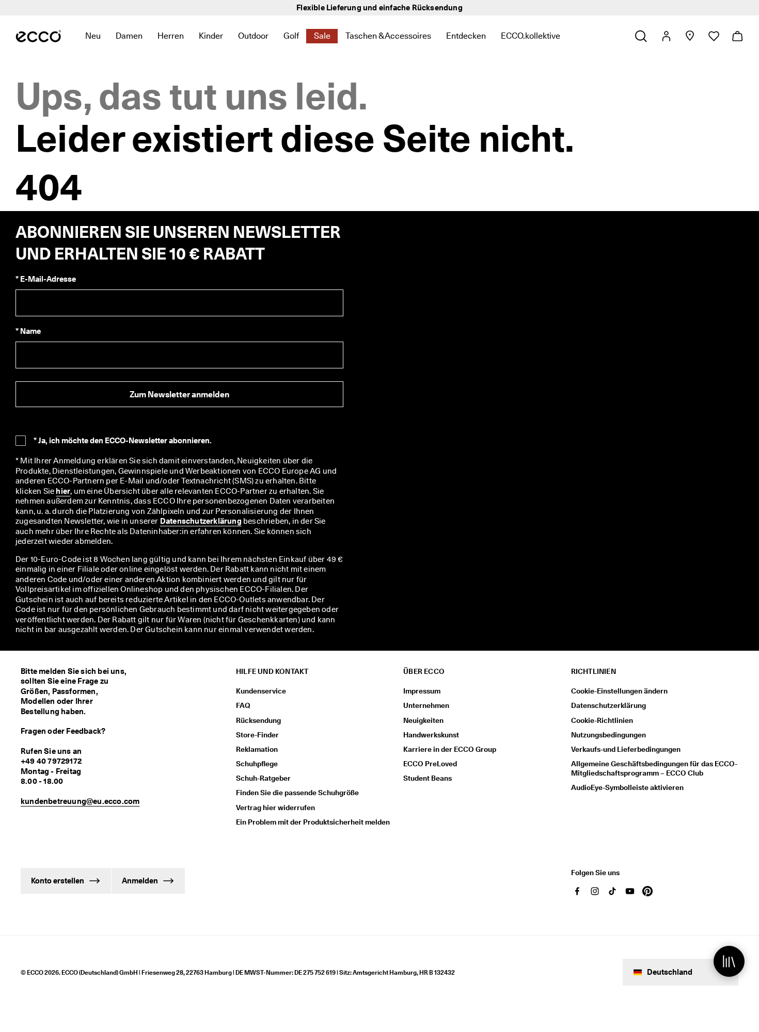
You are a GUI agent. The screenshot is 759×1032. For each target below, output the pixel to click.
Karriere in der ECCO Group (449, 749)
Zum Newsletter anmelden (179, 394)
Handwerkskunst (431, 735)
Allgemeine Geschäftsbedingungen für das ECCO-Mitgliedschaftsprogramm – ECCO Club (654, 768)
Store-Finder (257, 735)
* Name (28, 331)
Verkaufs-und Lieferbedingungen (626, 749)
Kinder (211, 36)
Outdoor (253, 36)
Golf (291, 36)
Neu (93, 36)
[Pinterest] (647, 891)
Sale (322, 36)
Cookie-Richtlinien (602, 720)
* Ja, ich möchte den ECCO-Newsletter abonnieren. (123, 440)
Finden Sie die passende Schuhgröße (297, 792)
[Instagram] (595, 891)
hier (63, 491)
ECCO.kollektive (530, 36)
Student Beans (427, 778)
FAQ (243, 705)
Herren (170, 36)
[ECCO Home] (38, 36)
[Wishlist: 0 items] (713, 36)
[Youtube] (630, 891)
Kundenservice (261, 691)
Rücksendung (258, 720)
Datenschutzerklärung (201, 521)
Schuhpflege (257, 764)
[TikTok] (612, 891)
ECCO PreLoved (430, 764)
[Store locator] (689, 36)
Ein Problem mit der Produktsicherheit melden (313, 822)
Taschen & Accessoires (388, 36)
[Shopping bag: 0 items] (737, 36)
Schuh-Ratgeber (263, 778)
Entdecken (466, 36)
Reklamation (257, 749)
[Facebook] (577, 891)
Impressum (421, 691)
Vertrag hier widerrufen (275, 807)
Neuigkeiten (423, 720)
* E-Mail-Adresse (45, 279)
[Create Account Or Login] (665, 36)
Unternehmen (426, 705)
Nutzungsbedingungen (608, 735)
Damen (129, 36)
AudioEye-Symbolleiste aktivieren (627, 787)
